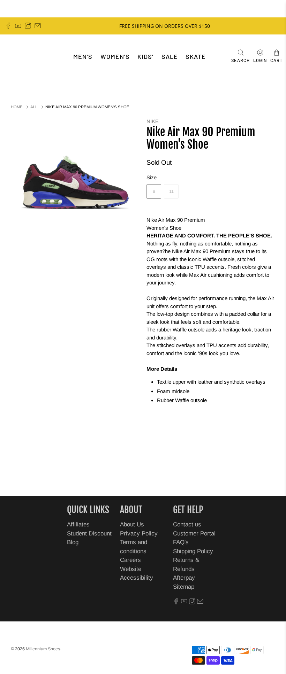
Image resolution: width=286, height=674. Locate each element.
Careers (130, 560)
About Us (132, 524)
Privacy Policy (139, 533)
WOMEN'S (115, 56)
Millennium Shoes (43, 648)
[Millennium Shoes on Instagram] (28, 26)
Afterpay (184, 577)
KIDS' (145, 56)
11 (171, 191)
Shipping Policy (193, 551)
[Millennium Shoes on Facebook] (8, 26)
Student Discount (89, 533)
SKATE (196, 56)
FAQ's (181, 542)
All (33, 107)
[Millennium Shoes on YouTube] (18, 26)
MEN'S (82, 56)
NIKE (152, 121)
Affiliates (78, 524)
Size (151, 177)
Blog (72, 542)
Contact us (187, 524)
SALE (169, 56)
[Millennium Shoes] (26, 56)
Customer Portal (194, 533)
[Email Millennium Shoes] (38, 26)
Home (17, 107)
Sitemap (183, 586)
